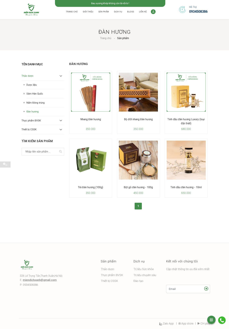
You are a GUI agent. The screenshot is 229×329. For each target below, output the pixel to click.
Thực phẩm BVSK (31, 120)
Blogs (130, 12)
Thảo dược (27, 75)
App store (187, 323)
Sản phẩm (103, 12)
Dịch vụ (118, 12)
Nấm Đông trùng (35, 102)
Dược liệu (31, 84)
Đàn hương (32, 111)
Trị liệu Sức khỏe (143, 269)
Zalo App (168, 323)
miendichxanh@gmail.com (40, 280)
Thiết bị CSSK (29, 129)
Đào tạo (138, 281)
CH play (205, 323)
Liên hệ (143, 12)
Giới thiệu (88, 12)
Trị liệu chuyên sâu (144, 275)
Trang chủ (72, 12)
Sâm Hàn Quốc (34, 93)
